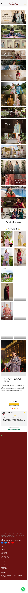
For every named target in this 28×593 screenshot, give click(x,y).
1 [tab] (6, 225)
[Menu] (3, 4)
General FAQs (4, 568)
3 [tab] (11, 225)
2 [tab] (8, 225)
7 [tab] (20, 225)
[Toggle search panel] (22, 3)
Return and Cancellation (6, 555)
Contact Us (3, 565)
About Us (3, 564)
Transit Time (3, 551)
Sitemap (3, 549)
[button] (25, 3)
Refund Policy (4, 553)
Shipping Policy (4, 556)
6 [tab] (18, 225)
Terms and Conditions (6, 557)
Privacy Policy (4, 552)
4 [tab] (13, 225)
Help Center (3, 567)
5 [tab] (15, 225)
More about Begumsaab (7, 394)
